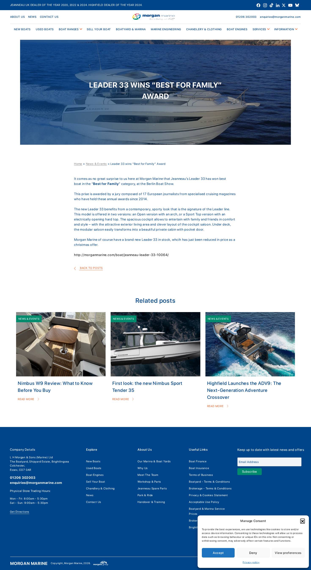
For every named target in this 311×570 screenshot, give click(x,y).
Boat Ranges (69, 29)
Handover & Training (151, 502)
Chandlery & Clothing (204, 29)
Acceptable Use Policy (204, 502)
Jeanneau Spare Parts (152, 488)
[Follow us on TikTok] (272, 5)
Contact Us (93, 502)
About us (17, 16)
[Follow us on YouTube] (290, 5)
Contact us (49, 16)
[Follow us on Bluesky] (297, 5)
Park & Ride (145, 495)
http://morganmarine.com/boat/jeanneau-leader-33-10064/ (121, 255)
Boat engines (237, 29)
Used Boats (45, 29)
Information (284, 29)
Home (78, 163)
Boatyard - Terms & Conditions (209, 481)
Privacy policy (251, 562)
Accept (218, 553)
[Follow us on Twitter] (284, 5)
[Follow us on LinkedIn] (278, 5)
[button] (302, 521)
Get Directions (19, 511)
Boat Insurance (199, 468)
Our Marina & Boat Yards (154, 461)
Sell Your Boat (99, 29)
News (32, 16)
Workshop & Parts (149, 481)
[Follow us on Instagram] (265, 5)
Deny (253, 553)
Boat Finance (198, 461)
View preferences (288, 553)
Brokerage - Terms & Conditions (210, 488)
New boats (22, 29)
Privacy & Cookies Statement (208, 495)
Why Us (143, 468)
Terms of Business (201, 474)
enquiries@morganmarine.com (280, 16)
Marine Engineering (166, 29)
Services (259, 29)
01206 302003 (246, 16)
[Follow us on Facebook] (258, 5)
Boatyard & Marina (131, 29)
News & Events (96, 163)
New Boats (93, 461)
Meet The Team (148, 474)
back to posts (91, 268)
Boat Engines (95, 474)
